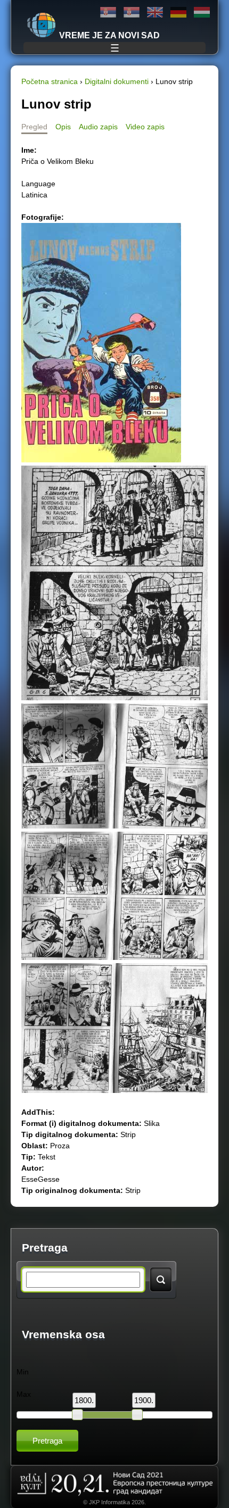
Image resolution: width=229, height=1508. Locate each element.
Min (23, 1372)
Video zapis (145, 126)
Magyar (202, 12)
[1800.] (77, 1414)
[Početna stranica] (41, 25)
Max (24, 1394)
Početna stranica (49, 81)
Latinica (132, 12)
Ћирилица (108, 12)
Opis (63, 126)
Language (38, 183)
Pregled (34, 126)
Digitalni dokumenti (117, 81)
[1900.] (137, 1414)
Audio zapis (98, 126)
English (155, 12)
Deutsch (178, 12)
